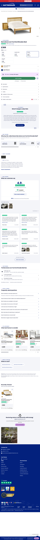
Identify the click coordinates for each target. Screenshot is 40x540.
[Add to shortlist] (12, 331)
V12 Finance (22, 464)
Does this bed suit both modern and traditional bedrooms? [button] (13, 298)
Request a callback (6, 449)
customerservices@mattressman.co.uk (10, 453)
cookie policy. (21, 538)
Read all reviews (20, 125)
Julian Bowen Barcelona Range (7, 367)
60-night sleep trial (20, 8)
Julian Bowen (15, 11)
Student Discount (23, 468)
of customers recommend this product (20, 198)
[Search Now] (21, 5)
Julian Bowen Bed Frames (6, 364)
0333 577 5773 (5, 451)
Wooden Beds (10, 11)
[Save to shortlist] (37, 78)
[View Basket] (38, 5)
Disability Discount (23, 470)
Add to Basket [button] (18, 78)
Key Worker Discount (24, 471)
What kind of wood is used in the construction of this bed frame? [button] (14, 309)
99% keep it (16, 81)
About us (3, 471)
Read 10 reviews (11, 43)
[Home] (9, 5)
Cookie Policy (18, 507)
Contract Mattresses (24, 473)
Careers (2, 473)
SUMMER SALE (11, 1)
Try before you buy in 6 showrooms (16, 282)
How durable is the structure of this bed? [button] (9, 304)
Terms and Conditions (30, 507)
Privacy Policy (24, 507)
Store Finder (5, 459)
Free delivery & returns (5, 282)
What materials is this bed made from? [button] (9, 293)
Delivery (21, 475)
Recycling (22, 466)
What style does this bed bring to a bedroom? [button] (10, 312)
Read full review (5, 222)
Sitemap (37, 506)
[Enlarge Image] (17, 26)
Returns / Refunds (4, 468)
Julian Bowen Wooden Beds (18, 364)
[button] (20, 84)
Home (2, 11)
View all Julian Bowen (6, 169)
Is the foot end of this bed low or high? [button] (9, 306)
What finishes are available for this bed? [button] (9, 301)
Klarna (21, 462)
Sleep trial (3, 464)
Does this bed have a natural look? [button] (8, 315)
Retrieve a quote (4, 470)
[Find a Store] (35, 5)
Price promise (23, 81)
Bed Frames (5, 11)
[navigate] (38, 147)
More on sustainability (20, 424)
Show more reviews (20, 259)
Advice (2, 462)
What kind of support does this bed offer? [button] (9, 317)
